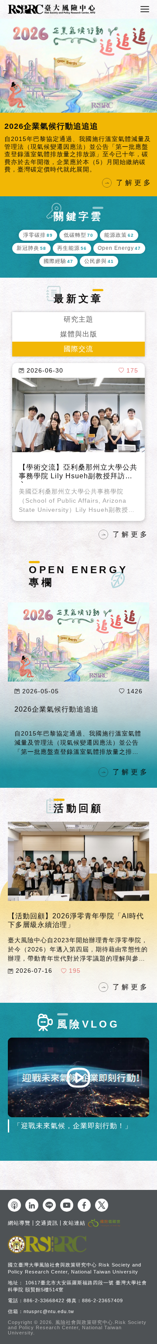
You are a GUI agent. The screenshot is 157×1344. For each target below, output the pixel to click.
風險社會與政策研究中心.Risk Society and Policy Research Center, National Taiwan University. (77, 1327)
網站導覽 (19, 1223)
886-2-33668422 (44, 1300)
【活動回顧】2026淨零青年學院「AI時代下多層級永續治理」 (76, 906)
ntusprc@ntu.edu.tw (49, 1311)
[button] (8, 100)
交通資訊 (46, 1223)
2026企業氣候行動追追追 (56, 695)
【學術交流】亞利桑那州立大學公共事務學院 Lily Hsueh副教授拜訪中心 (78, 459)
